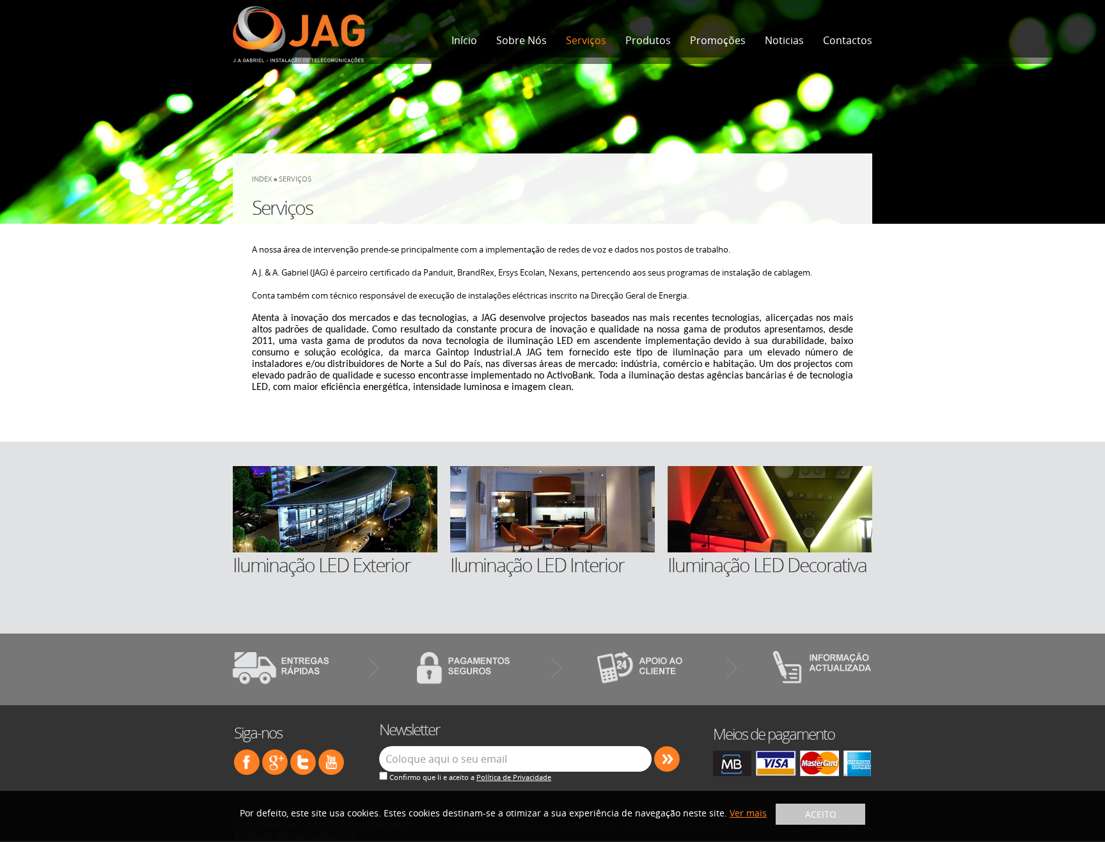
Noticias (784, 40)
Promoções (718, 40)
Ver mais (748, 813)
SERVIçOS (295, 178)
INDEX (262, 178)
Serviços (586, 40)
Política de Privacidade (513, 777)
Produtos (648, 40)
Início (464, 40)
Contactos (847, 40)
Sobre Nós (521, 40)
